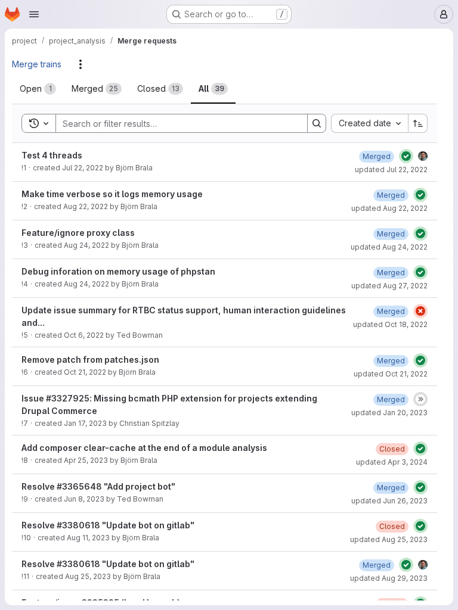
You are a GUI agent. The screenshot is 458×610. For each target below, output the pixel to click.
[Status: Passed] (406, 156)
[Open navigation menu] (34, 14)
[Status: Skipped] (420, 399)
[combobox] (369, 123)
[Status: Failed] (420, 311)
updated (391, 169)
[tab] (38, 89)
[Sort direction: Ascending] (418, 123)
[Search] (316, 123)
